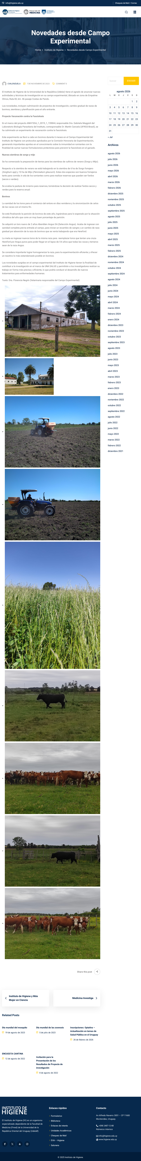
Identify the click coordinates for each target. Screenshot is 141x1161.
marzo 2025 (114, 245)
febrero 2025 (114, 251)
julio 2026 (112, 159)
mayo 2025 (113, 233)
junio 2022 (113, 428)
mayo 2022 (113, 434)
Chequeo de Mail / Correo (126, 3)
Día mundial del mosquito (14, 1027)
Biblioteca (55, 1120)
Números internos (104, 1129)
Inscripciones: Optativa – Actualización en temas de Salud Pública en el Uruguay (84, 1031)
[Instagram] (27, 1144)
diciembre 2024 (115, 256)
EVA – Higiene (57, 1140)
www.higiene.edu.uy (108, 1139)
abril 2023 (113, 371)
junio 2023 (113, 359)
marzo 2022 (114, 439)
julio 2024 (112, 285)
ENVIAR (131, 81)
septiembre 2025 (116, 210)
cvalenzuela (14, 83)
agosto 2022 (114, 416)
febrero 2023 (114, 382)
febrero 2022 (114, 445)
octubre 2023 (114, 336)
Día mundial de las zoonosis (50, 1027)
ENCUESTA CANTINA (12, 1053)
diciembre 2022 (115, 394)
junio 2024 (113, 291)
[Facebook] (5, 1144)
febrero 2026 (114, 188)
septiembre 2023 (116, 342)
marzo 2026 (114, 182)
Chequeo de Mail (59, 1135)
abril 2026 (113, 176)
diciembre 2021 (115, 451)
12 (119, 113)
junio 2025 (113, 228)
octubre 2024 (114, 268)
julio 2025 (112, 222)
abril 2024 (113, 302)
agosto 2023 (114, 348)
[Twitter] (12, 1144)
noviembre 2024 (116, 262)
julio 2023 (112, 354)
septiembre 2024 (116, 273)
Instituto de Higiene (54, 50)
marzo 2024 (114, 308)
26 (119, 125)
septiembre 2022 (116, 411)
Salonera (55, 1145)
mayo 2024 (113, 296)
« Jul (110, 137)
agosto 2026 (114, 153)
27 (123, 125)
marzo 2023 (114, 377)
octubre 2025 (114, 205)
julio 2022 (112, 422)
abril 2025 (113, 239)
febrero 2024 (114, 313)
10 (110, 113)
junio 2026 (113, 165)
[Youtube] (19, 1144)
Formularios (56, 1115)
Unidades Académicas (61, 1130)
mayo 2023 (113, 365)
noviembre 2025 (116, 199)
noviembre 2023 (116, 331)
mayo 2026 (113, 170)
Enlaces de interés (59, 1125)
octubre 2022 (114, 405)
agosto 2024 (114, 279)
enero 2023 (113, 388)
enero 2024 (113, 319)
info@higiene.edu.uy (14, 3)
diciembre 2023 (115, 325)
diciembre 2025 (115, 193)
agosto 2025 (114, 216)
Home (38, 50)
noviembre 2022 (116, 399)
